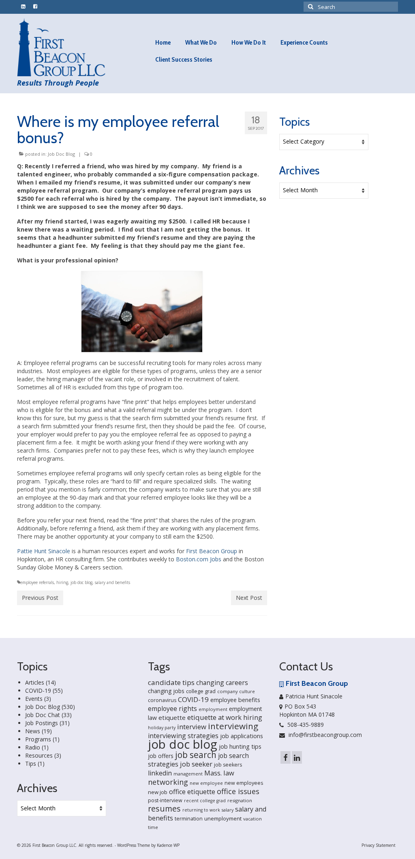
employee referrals (37, 582)
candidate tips (171, 682)
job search (195, 754)
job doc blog (81, 582)
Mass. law (219, 772)
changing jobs (166, 691)
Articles (34, 682)
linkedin (160, 773)
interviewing (233, 726)
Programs (38, 739)
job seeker (196, 764)
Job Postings (41, 723)
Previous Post (40, 597)
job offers (160, 756)
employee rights (172, 708)
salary (227, 810)
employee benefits (235, 700)
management (188, 774)
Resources (39, 755)
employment (213, 709)
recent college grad (205, 800)
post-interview (165, 800)
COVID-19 (38, 690)
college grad (201, 691)
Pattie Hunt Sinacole (43, 551)
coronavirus (162, 700)
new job (157, 792)
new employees (244, 782)
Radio (32, 747)
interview (191, 726)
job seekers (228, 764)
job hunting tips (240, 746)
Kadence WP (168, 845)
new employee (206, 783)
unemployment (223, 818)
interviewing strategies (183, 735)
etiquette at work (214, 717)
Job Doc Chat (42, 715)
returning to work (201, 810)
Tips (30, 763)
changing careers (222, 682)
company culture (236, 691)
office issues (238, 791)
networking (168, 782)
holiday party (161, 727)
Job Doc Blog (61, 154)
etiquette (172, 717)
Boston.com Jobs (198, 559)
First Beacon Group (211, 551)
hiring (62, 582)
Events (34, 698)
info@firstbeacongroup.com (324, 735)
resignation (239, 800)
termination (189, 818)
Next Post (249, 597)
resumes (164, 808)
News (32, 731)
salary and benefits (112, 582)
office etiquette (192, 791)
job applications (241, 736)
